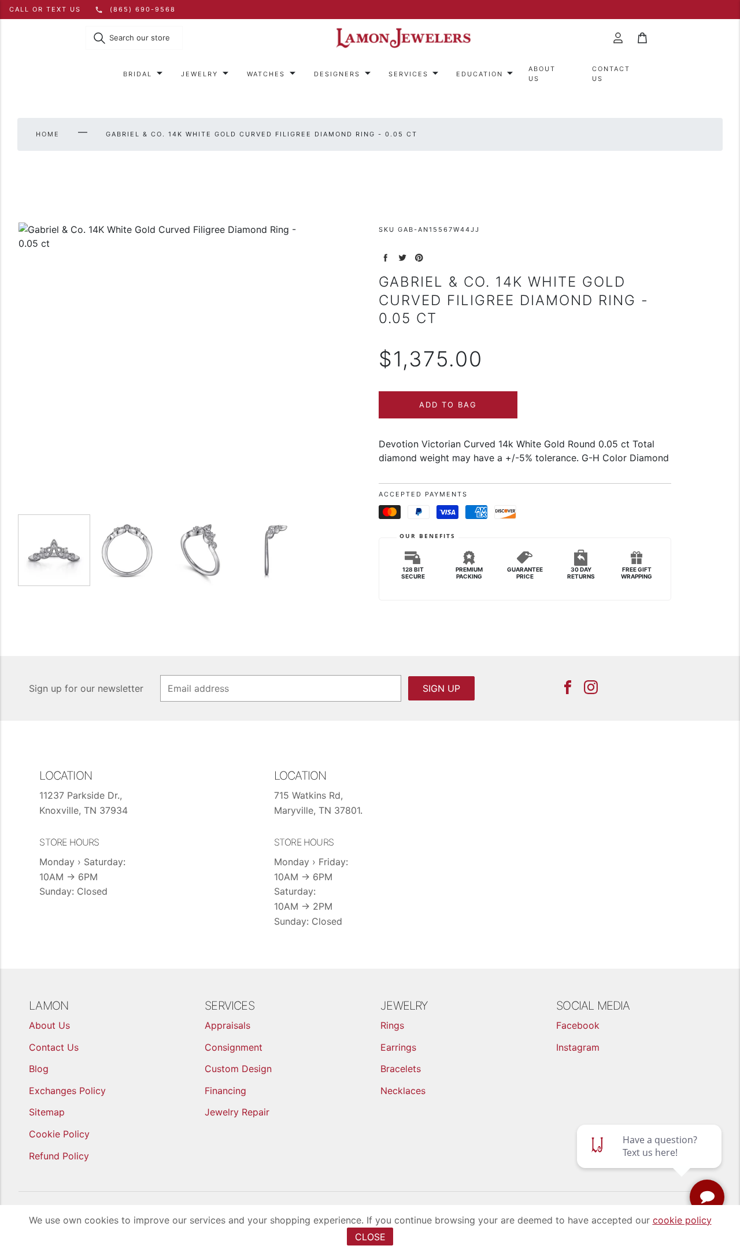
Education (479, 74)
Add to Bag (448, 404)
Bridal (137, 74)
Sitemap (47, 1112)
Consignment (233, 1047)
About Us (542, 74)
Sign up (441, 688)
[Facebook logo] (567, 687)
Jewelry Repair (237, 1112)
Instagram (578, 1047)
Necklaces (403, 1090)
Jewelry (199, 74)
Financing (225, 1090)
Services (408, 74)
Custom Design (238, 1068)
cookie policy (682, 1220)
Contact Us (611, 74)
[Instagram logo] (590, 687)
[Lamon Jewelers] (403, 38)
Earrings (398, 1047)
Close (370, 1237)
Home (48, 134)
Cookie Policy (59, 1134)
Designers (337, 74)
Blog (39, 1068)
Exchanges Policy (67, 1090)
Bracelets (400, 1068)
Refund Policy (59, 1156)
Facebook (578, 1025)
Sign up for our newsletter (86, 688)
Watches (266, 74)
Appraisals (227, 1025)
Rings (392, 1025)
